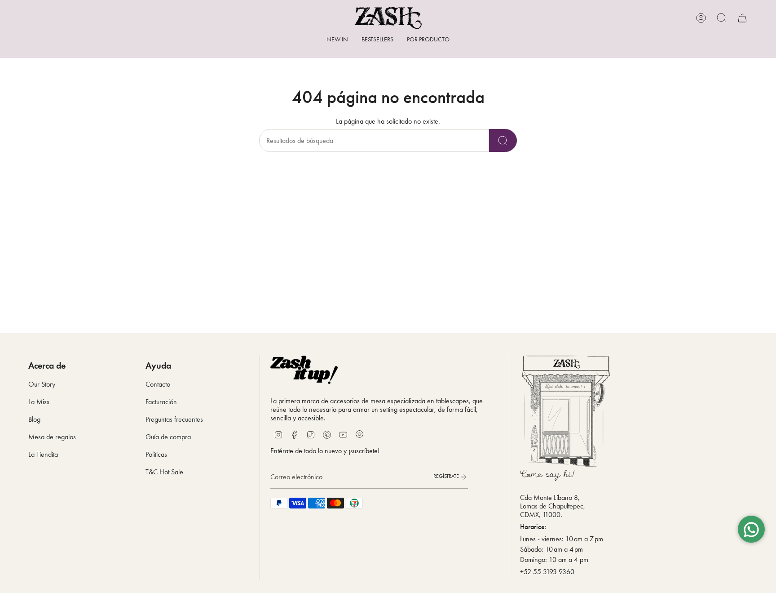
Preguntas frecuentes (174, 419)
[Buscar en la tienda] (503, 140)
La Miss (38, 401)
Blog (34, 419)
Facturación (161, 401)
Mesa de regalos (52, 436)
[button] (428, 40)
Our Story (41, 384)
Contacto (158, 384)
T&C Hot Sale (164, 472)
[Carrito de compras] (742, 18)
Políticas (156, 454)
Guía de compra (168, 436)
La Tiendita (43, 454)
